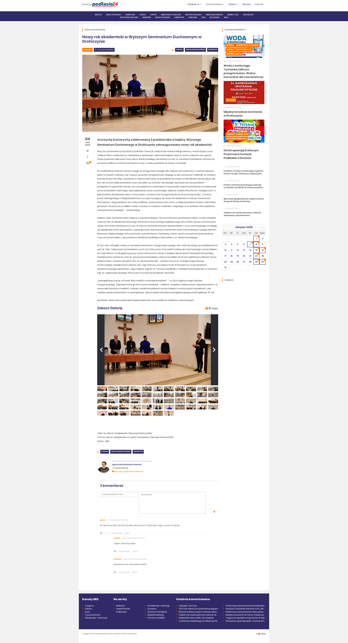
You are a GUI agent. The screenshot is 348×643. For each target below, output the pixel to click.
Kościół (87, 50)
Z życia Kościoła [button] (214, 4)
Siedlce (98, 15)
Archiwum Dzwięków (157, 611)
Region (230, 45)
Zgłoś (127, 533)
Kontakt (259, 4)
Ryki (203, 17)
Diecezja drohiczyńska (195, 50)
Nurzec (230, 49)
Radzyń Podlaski (193, 15)
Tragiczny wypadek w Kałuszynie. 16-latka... (246, 617)
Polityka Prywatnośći (129, 634)
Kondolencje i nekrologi (158, 605)
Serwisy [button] (233, 4)
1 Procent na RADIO (156, 617)
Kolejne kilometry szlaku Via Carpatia (196, 617)
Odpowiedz (116, 533)
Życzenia (151, 608)
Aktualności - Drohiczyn (96, 617)
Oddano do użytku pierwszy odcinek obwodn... (199, 614)
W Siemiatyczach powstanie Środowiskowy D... (246, 605)
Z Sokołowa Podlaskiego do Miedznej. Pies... (199, 621)
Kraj (226, 17)
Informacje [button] (194, 4)
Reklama (247, 4)
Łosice (142, 15)
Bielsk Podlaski (162, 17)
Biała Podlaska (113, 15)
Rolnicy (255, 45)
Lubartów (179, 17)
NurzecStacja (234, 54)
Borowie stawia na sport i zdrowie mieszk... (199, 611)
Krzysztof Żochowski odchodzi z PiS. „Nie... (245, 608)
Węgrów (146, 17)
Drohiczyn (87, 4)
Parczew (193, 17)
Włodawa (215, 17)
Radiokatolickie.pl (155, 614)
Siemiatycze (233, 15)
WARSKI (263, 634)
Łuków (153, 15)
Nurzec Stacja (244, 49)
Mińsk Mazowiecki (214, 15)
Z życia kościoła (92, 614)
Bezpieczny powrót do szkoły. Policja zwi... (245, 614)
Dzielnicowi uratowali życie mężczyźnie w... (246, 611)
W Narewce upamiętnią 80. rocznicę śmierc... (246, 621)
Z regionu (89, 605)
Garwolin (130, 15)
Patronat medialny (236, 138)
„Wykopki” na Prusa (188, 605)
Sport (87, 611)
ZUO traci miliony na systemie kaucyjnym (198, 608)
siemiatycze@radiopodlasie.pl (128, 471)
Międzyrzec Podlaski (171, 15)
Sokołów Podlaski (129, 17)
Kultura (231, 100)
